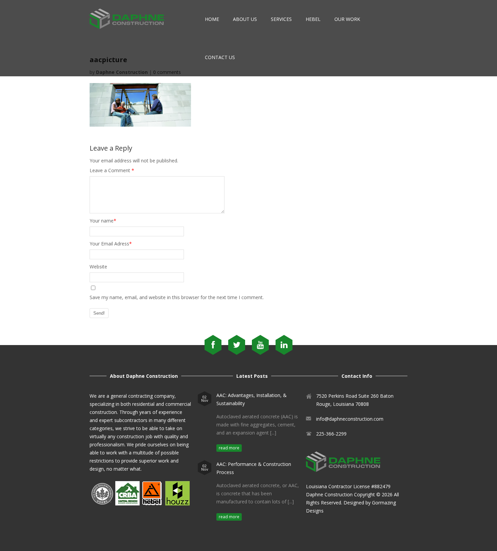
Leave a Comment (112, 170)
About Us (245, 19)
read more (229, 448)
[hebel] (152, 503)
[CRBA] (127, 503)
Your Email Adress (111, 243)
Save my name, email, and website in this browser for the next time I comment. (177, 297)
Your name (103, 220)
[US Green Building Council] (102, 503)
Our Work (347, 19)
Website (98, 266)
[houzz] (177, 503)
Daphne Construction (329, 494)
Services (281, 19)
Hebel (313, 19)
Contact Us (220, 57)
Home (212, 19)
